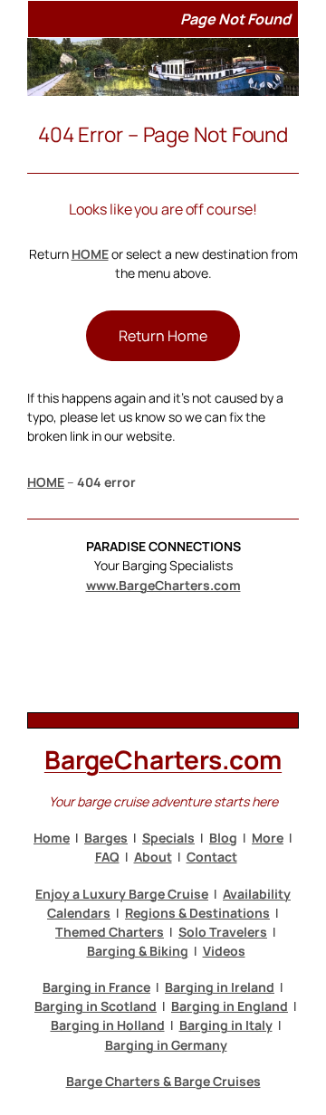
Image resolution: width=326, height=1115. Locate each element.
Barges (106, 837)
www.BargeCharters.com (163, 585)
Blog (223, 837)
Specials (168, 837)
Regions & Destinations (197, 912)
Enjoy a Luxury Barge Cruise (121, 893)
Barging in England (229, 1006)
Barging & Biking (137, 950)
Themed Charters (109, 931)
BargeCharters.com (163, 759)
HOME (90, 253)
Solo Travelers (222, 931)
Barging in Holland (108, 1025)
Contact (212, 856)
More (267, 837)
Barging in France (96, 987)
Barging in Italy (226, 1025)
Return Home (163, 336)
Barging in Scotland (95, 1006)
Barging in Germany (166, 1044)
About (153, 856)
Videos (224, 950)
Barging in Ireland (219, 987)
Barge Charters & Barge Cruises (163, 1081)
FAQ (107, 856)
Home (52, 837)
